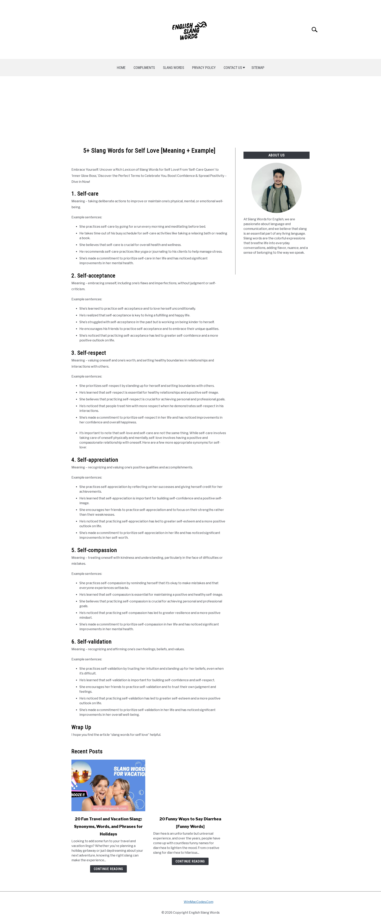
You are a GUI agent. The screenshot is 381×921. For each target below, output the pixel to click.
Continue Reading (108, 869)
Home (121, 68)
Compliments (144, 68)
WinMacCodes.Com (198, 902)
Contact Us (233, 68)
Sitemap (257, 68)
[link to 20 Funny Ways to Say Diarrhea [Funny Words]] (190, 785)
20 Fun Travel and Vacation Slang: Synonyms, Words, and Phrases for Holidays (108, 826)
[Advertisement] (190, 112)
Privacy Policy (204, 68)
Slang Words (173, 68)
